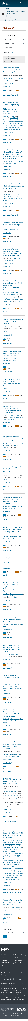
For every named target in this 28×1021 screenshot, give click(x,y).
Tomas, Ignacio (14, 688)
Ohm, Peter (6, 444)
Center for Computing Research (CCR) (13, 19)
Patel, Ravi (6, 332)
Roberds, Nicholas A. (9, 194)
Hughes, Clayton (19, 300)
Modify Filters (10, 47)
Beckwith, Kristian (8, 198)
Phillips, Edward (7, 801)
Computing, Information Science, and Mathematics (15, 12)
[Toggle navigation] (3, 14)
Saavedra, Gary (14, 230)
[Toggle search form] (20, 3)
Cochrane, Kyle (18, 848)
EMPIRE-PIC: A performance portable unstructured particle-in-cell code (12, 781)
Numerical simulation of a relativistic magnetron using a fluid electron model (13, 186)
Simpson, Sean (7, 870)
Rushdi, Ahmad (7, 294)
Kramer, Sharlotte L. (17, 292)
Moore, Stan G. (11, 797)
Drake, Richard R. (14, 851)
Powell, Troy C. (14, 118)
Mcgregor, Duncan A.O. (13, 864)
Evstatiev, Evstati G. (8, 853)
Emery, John (6, 296)
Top (23, 1019)
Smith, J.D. (17, 301)
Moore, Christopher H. (15, 129)
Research (8, 8)
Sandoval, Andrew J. (13, 196)
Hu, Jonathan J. (7, 446)
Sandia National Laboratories (8, 988)
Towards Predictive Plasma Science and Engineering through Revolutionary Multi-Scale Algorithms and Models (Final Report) (13, 833)
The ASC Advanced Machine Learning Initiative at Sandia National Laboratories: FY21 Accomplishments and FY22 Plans (12, 285)
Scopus (14, 95)
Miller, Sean (15, 866)
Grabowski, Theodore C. (10, 120)
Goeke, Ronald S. (14, 857)
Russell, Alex (9, 877)
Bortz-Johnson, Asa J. (13, 875)
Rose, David (6, 879)
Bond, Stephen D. (8, 848)
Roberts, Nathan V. (8, 78)
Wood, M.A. (6, 360)
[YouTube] (8, 979)
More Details (7, 86)
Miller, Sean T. (9, 163)
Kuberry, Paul (14, 296)
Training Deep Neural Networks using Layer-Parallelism (11, 560)
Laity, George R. (7, 840)
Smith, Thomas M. (8, 872)
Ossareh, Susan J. (8, 868)
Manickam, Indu (7, 685)
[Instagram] (5, 979)
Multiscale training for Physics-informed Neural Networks (12, 619)
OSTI (8, 95)
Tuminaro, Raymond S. (16, 444)
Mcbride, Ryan (14, 879)
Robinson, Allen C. (18, 840)
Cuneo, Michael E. (8, 842)
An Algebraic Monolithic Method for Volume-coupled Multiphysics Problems (13, 439)
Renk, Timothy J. (13, 123)
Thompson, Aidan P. (10, 874)
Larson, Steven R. (11, 862)
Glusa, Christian (14, 795)
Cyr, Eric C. (8, 80)
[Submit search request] (24, 31)
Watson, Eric (17, 877)
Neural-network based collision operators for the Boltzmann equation (12, 70)
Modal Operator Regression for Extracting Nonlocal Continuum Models (12, 353)
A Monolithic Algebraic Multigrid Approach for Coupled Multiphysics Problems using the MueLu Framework (12, 586)
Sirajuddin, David (14, 122)
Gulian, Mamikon (14, 415)
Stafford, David (9, 125)
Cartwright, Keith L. (8, 116)
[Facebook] (2, 979)
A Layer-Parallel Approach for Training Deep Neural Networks (13, 321)
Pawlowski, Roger (16, 799)
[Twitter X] (17, 979)
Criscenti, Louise (7, 849)
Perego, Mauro (18, 417)
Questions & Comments (8, 973)
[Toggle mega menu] (25, 3)
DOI (4, 95)
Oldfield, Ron (6, 292)
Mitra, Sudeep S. (9, 127)
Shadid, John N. (16, 446)
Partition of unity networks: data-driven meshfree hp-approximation (12, 902)
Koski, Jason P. (12, 861)
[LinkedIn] (14, 979)
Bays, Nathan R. (16, 294)
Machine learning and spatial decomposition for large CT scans (13, 225)
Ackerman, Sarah (13, 298)
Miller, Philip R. (7, 866)
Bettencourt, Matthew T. (10, 791)
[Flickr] (11, 979)
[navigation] (14, 932)
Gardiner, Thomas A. (10, 855)
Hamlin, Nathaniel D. (9, 859)
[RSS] (20, 979)
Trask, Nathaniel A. (14, 358)
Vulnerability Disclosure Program (10, 1015)
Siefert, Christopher (8, 260)
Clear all (14, 52)
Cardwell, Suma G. (8, 301)
